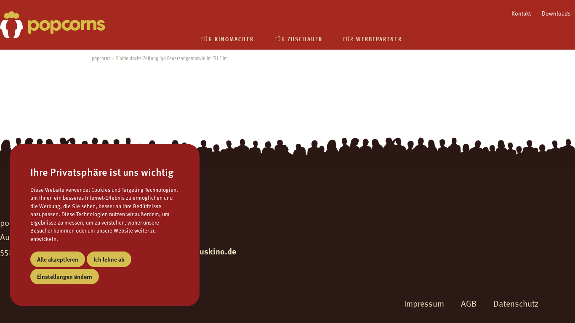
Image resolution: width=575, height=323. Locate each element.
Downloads (556, 13)
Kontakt (521, 13)
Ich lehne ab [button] (109, 259)
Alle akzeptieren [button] (57, 259)
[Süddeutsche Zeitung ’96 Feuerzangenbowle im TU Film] (52, 24)
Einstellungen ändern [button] (64, 276)
